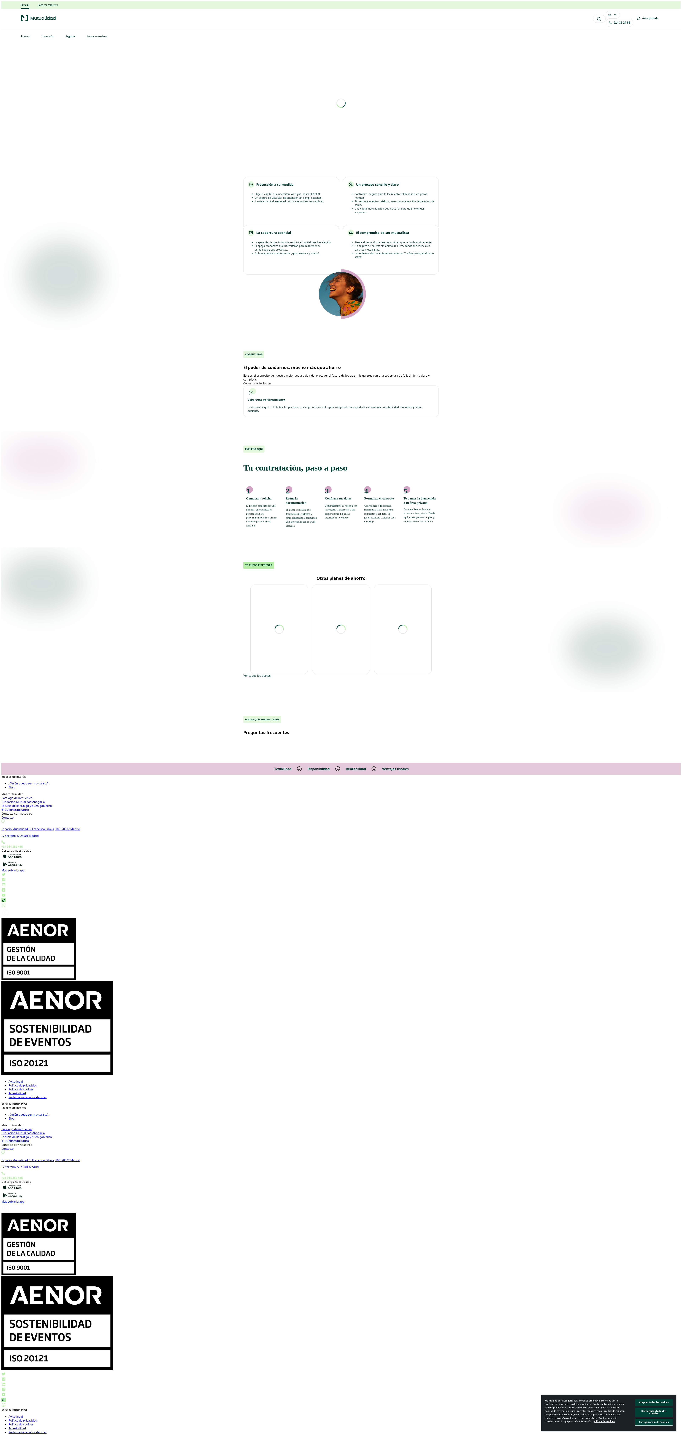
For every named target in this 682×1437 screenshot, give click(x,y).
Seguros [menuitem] (70, 36)
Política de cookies (21, 1089)
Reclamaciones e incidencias (28, 1097)
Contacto (7, 817)
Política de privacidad (23, 1085)
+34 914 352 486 (12, 847)
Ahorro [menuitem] (25, 36)
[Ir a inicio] (38, 21)
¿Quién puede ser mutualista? (28, 783)
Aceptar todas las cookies (654, 1402)
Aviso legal (16, 1081)
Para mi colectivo (48, 5)
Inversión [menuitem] (48, 36)
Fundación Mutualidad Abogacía (23, 802)
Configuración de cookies (654, 1422)
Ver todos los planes (257, 676)
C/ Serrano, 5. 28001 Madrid (20, 836)
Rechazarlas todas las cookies (654, 1412)
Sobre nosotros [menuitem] (96, 36)
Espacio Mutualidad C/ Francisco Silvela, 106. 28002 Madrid (40, 829)
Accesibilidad (17, 1093)
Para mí (25, 5)
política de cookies (604, 1421)
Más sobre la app (13, 870)
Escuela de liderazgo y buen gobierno (26, 806)
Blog (12, 787)
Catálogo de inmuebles (16, 798)
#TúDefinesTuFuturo (15, 810)
